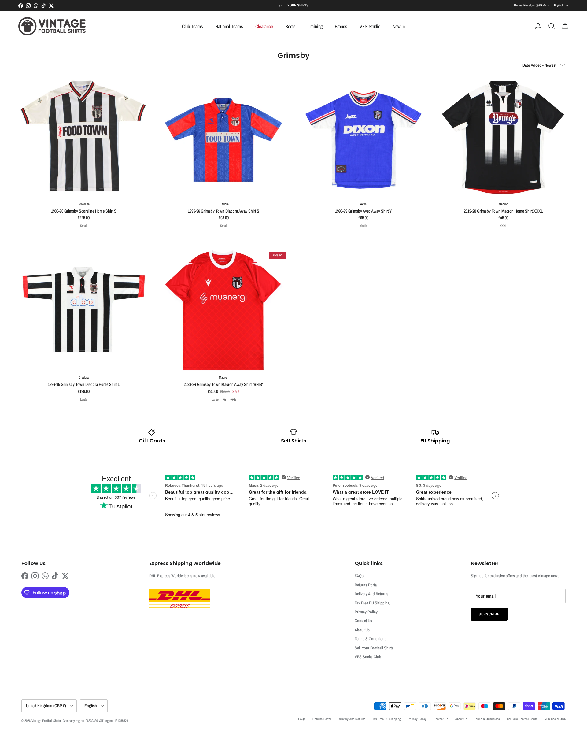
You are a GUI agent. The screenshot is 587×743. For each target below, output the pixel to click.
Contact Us (363, 620)
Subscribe (489, 614)
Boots (290, 26)
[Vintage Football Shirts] (52, 26)
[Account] (537, 26)
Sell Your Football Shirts (374, 648)
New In (399, 26)
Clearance (264, 26)
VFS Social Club (368, 657)
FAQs (359, 576)
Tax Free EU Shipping (372, 603)
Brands (341, 26)
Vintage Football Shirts (46, 721)
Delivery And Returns (371, 594)
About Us (362, 630)
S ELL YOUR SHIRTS (293, 5)
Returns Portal (366, 585)
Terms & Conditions (370, 638)
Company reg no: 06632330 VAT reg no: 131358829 (95, 721)
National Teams (229, 26)
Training (315, 26)
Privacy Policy (366, 612)
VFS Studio (370, 26)
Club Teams (192, 26)
